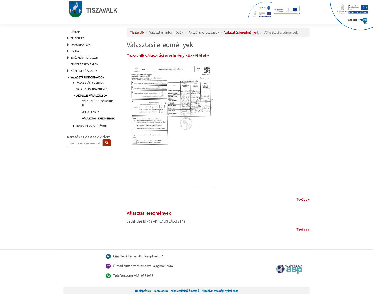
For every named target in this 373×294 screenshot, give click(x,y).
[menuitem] (91, 31)
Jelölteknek (90, 112)
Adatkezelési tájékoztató (185, 290)
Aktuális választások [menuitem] (95, 107)
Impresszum (161, 290)
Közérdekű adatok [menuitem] (84, 71)
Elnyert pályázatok (84, 64)
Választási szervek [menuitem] (90, 83)
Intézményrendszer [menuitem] (84, 58)
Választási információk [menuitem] (92, 101)
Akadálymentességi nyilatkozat (220, 290)
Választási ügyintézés (92, 89)
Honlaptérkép (143, 290)
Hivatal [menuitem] (75, 51)
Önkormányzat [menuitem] (81, 45)
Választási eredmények (98, 118)
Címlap (75, 32)
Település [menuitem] (77, 38)
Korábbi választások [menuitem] (91, 126)
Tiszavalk (101, 10)
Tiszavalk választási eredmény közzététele (168, 55)
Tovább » (303, 199)
